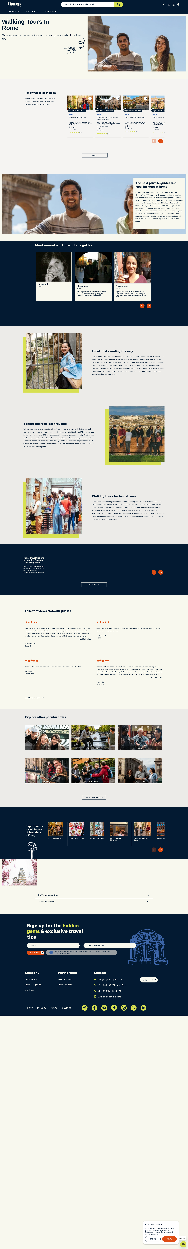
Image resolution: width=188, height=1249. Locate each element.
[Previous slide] (142, 305)
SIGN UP (34, 953)
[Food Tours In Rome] (55, 834)
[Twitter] (134, 1008)
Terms (29, 1008)
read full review (85, 639)
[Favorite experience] (90, 98)
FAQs (54, 1008)
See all (94, 155)
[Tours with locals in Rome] (142, 834)
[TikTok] (114, 1008)
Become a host (65, 979)
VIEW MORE (94, 585)
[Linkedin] (143, 1008)
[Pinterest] (85, 1008)
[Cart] (169, 4)
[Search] (118, 4)
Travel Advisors (50, 11)
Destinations (31, 979)
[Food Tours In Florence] (119, 834)
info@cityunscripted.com (110, 979)
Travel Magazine (33, 984)
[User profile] (173, 4)
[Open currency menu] (178, 4)
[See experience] (80, 116)
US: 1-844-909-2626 (112, 985)
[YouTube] (104, 1008)
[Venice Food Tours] (97, 834)
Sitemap (66, 1008)
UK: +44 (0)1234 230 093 (109, 991)
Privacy (41, 1008)
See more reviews (32, 698)
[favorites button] (164, 4)
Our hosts (29, 990)
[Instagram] (124, 1008)
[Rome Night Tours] (164, 834)
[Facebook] (94, 1008)
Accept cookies (169, 1239)
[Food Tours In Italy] (76, 834)
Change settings (153, 1239)
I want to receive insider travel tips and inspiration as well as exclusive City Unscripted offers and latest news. (83, 952)
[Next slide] (160, 141)
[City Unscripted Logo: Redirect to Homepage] (14, 4)
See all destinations (94, 797)
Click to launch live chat (109, 996)
